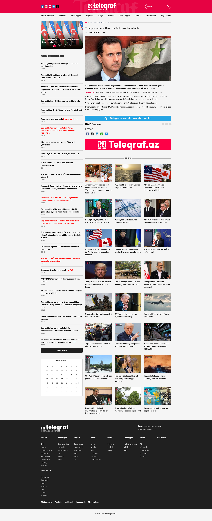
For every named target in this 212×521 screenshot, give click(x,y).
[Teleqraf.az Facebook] (42, 6)
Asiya (92, 450)
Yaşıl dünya (78, 450)
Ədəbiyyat (127, 447)
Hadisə (111, 15)
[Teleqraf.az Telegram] (53, 6)
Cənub (43, 492)
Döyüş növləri (144, 450)
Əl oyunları (143, 453)
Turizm (60, 459)
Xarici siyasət (45, 456)
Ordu (42, 444)
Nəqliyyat (61, 456)
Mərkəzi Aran (45, 477)
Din (75, 459)
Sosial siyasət (78, 444)
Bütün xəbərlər (47, 15)
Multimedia (151, 15)
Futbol (142, 456)
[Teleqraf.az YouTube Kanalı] (128, 145)
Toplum (89, 15)
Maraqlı (109, 450)
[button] (54, 45)
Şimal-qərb (44, 480)
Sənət (126, 450)
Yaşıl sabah (166, 15)
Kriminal (110, 447)
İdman (138, 15)
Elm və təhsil (78, 447)
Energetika (61, 447)
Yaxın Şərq (94, 453)
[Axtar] (168, 6)
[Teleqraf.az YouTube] (50, 6)
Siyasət (62, 15)
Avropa (93, 456)
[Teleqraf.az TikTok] (57, 6)
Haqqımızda (81, 502)
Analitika (44, 466)
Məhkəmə (110, 444)
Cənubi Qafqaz (96, 459)
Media (76, 456)
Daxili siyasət (45, 459)
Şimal (43, 483)
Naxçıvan (44, 495)
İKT (59, 453)
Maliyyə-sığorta (63, 450)
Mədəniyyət (124, 15)
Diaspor (43, 447)
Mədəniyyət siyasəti (130, 444)
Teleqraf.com (90, 92)
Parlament (44, 453)
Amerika (93, 447)
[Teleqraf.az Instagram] (46, 6)
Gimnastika (144, 447)
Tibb (75, 453)
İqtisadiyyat (76, 15)
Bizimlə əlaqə (93, 502)
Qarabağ (44, 462)
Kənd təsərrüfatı (63, 444)
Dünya (100, 15)
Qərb (42, 489)
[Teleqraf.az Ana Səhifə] (102, 6)
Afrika (93, 444)
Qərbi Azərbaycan (47, 450)
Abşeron (44, 486)
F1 (141, 444)
